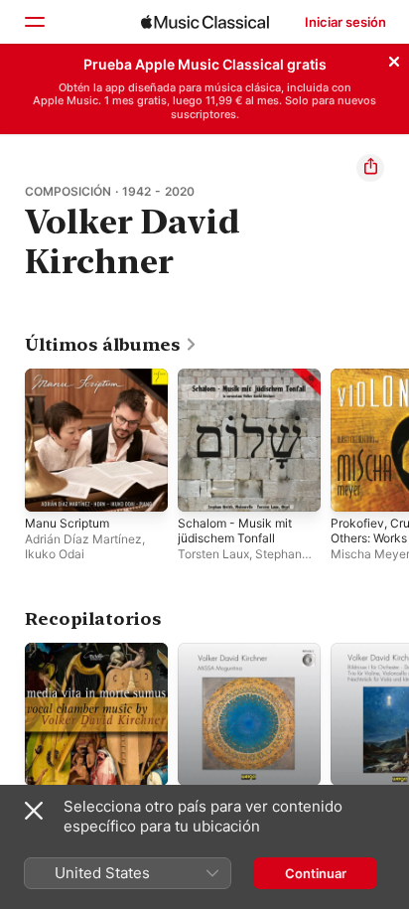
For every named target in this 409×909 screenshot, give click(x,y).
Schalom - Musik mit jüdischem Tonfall (235, 530)
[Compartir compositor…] (370, 168)
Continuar (315, 873)
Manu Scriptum (67, 523)
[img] (205, 22)
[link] (111, 345)
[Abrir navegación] (34, 22)
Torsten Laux (213, 553)
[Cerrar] (394, 59)
